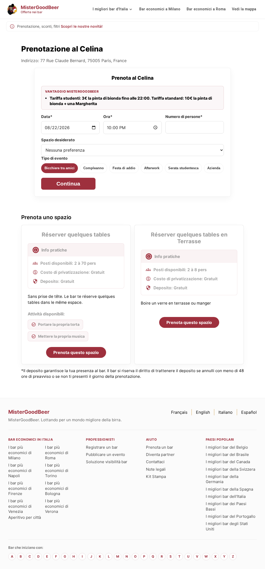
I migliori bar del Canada (228, 461)
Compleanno (93, 168)
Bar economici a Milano (159, 9)
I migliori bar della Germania (222, 479)
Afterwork (151, 168)
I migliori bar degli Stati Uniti (227, 526)
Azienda (213, 168)
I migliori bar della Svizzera (230, 469)
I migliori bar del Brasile (227, 454)
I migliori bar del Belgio (227, 447)
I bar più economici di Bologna (56, 488)
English (203, 412)
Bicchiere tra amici (60, 168)
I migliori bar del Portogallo (230, 516)
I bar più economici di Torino (56, 470)
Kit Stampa (156, 476)
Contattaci (155, 461)
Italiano (225, 412)
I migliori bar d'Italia (110, 9)
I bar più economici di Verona (56, 506)
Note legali (156, 469)
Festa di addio (124, 168)
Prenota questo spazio (76, 352)
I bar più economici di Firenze (20, 488)
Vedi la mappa (244, 9)
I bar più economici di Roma (56, 452)
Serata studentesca (183, 168)
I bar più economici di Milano (20, 452)
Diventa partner (160, 454)
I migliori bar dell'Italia (226, 496)
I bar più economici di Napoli (20, 470)
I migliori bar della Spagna (229, 489)
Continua (68, 184)
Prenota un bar (159, 447)
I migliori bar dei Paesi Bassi (226, 506)
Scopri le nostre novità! (81, 26)
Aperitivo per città (24, 517)
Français (179, 412)
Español (249, 412)
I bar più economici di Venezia (20, 506)
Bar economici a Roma (206, 9)
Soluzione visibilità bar (106, 461)
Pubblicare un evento (105, 454)
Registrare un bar (102, 447)
